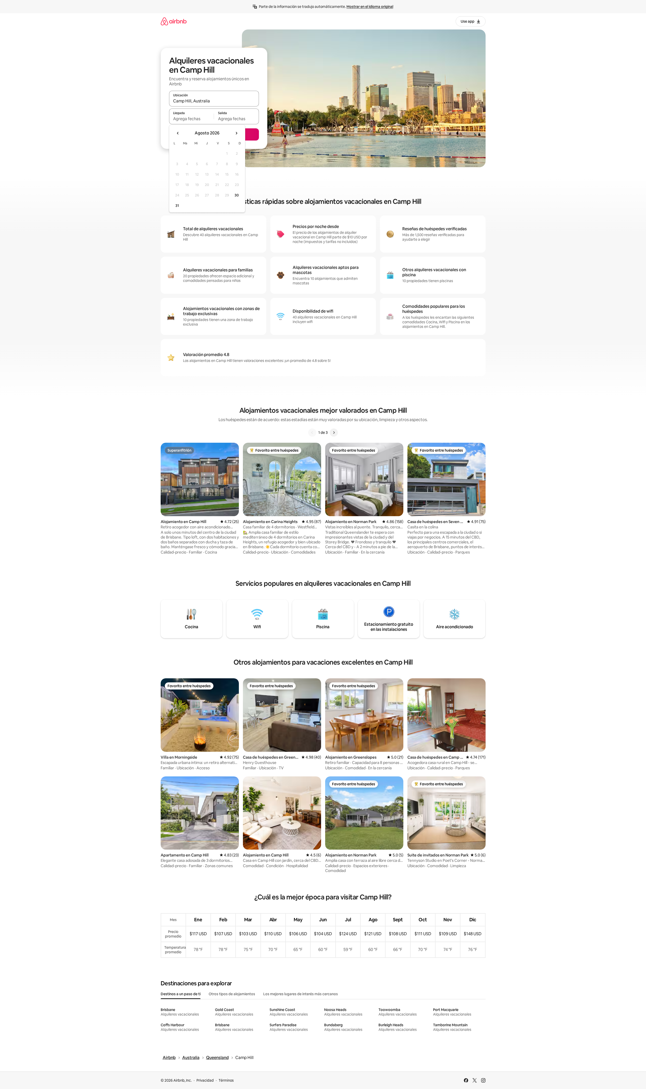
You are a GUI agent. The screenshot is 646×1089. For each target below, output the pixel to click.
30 (237, 195)
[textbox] (191, 119)
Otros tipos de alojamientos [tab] (232, 994)
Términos (226, 1080)
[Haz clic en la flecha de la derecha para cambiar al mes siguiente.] (236, 133)
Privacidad (205, 1080)
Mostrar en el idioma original (369, 6)
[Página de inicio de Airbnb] (174, 21)
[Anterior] (312, 432)
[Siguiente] (334, 432)
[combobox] (214, 101)
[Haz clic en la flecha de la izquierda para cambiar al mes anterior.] (177, 133)
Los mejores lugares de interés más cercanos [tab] (300, 994)
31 (177, 205)
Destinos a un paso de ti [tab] (181, 994)
